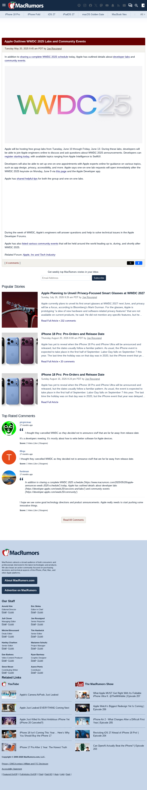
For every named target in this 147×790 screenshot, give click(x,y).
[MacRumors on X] (95, 5)
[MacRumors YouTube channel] (107, 5)
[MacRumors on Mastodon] (101, 5)
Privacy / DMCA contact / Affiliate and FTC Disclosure (25, 764)
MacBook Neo (119, 14)
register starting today (17, 156)
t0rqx (22, 451)
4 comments (12, 263)
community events (15, 60)
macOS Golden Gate (93, 14)
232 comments (68, 320)
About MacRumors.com (19, 580)
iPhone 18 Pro (12, 14)
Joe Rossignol (54, 48)
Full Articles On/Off (28, 774)
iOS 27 (51, 14)
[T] (9, 463)
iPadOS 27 (68, 14)
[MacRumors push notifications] (113, 5)
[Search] (137, 6)
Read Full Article (49, 320)
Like (36, 443)
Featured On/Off (10, 774)
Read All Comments (73, 520)
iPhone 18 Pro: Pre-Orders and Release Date (72, 334)
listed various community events (40, 243)
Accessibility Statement (12, 769)
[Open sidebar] (143, 5)
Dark (68, 774)
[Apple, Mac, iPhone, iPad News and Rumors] (26, 9)
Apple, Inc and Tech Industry (39, 254)
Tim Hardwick (37, 630)
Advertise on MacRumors (21, 590)
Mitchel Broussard (10, 630)
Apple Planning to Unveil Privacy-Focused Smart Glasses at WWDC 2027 (93, 293)
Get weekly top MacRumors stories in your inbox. (73, 272)
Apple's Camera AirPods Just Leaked (39, 694)
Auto (57, 774)
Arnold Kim (7, 606)
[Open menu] (4, 5)
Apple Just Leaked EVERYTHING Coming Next (44, 707)
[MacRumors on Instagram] (85, 5)
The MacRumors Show (99, 684)
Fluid (41, 774)
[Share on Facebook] (138, 263)
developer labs (121, 56)
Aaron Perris (37, 667)
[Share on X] (130, 263)
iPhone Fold (34, 14)
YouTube (13, 684)
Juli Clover (7, 618)
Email (4, 612)
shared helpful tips (27, 178)
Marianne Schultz (39, 642)
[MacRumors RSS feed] (118, 5)
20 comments (68, 361)
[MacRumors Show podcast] (79, 5)
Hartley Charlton (9, 642)
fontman (24, 471)
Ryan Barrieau (37, 654)
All (142, 14)
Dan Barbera (7, 654)
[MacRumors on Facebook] (90, 5)
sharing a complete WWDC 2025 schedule (44, 56)
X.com (11, 612)
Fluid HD (48, 774)
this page (61, 171)
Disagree (43, 443)
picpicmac (25, 422)
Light (62, 774)
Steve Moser (7, 667)
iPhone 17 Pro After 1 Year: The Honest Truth (43, 747)
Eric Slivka (36, 606)
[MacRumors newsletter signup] (124, 5)
